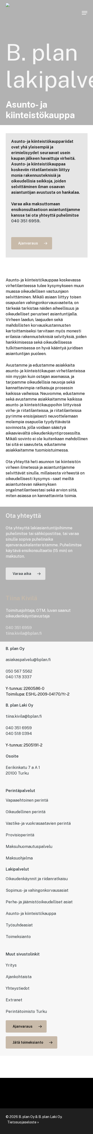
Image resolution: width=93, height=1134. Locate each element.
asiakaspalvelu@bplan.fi (28, 659)
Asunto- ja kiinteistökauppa (31, 913)
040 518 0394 (19, 733)
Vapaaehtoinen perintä (27, 800)
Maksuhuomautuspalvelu (29, 846)
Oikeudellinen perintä (25, 812)
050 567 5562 (19, 671)
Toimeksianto (18, 936)
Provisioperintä (20, 835)
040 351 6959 (25, 221)
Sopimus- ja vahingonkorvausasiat (37, 890)
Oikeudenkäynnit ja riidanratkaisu (37, 878)
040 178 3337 (19, 677)
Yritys (11, 965)
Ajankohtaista (18, 976)
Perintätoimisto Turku (26, 1011)
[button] (84, 12)
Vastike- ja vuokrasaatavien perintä (38, 823)
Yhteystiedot (18, 988)
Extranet (14, 1000)
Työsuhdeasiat (19, 925)
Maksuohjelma (19, 858)
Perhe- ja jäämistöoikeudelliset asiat (39, 902)
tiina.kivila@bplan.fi (24, 633)
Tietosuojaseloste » (23, 1122)
